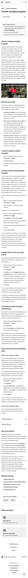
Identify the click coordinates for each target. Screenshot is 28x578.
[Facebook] (24, 556)
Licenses (14, 572)
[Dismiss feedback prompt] (24, 497)
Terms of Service (14, 570)
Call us (13, 550)
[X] (22, 556)
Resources (14, 547)
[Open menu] (25, 2)
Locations (21, 443)
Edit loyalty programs (9, 489)
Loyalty (13, 158)
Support (7, 2)
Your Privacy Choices (14, 565)
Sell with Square (13, 544)
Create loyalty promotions (11, 487)
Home (2, 8)
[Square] (2, 2)
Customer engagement (11, 8)
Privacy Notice (14, 568)
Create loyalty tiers (9, 479)
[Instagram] (26, 556)
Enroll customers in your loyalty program (15, 481)
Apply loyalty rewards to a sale (12, 484)
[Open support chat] (24, 574)
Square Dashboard (9, 30)
